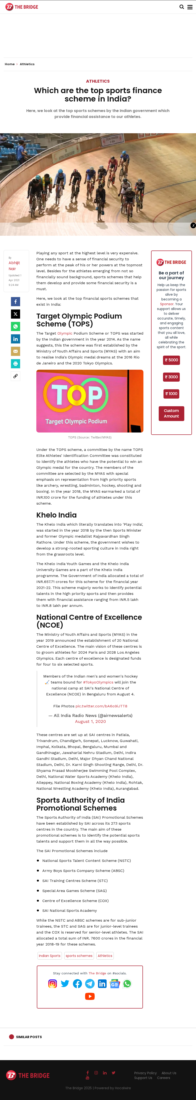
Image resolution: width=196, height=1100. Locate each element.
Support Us (143, 1077)
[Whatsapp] (15, 326)
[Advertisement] (98, 43)
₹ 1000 (171, 393)
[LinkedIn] (15, 339)
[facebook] (15, 301)
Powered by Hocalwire (113, 1088)
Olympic (64, 333)
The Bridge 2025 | (80, 1088)
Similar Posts (29, 1037)
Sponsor (167, 304)
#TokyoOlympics (98, 682)
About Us (169, 1073)
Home (10, 64)
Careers (163, 1077)
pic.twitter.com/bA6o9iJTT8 (101, 706)
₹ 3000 (171, 377)
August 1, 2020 (90, 721)
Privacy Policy (145, 1073)
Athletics (98, 81)
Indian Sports (49, 955)
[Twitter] (15, 314)
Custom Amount (171, 413)
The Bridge (97, 973)
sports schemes (79, 955)
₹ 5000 (171, 360)
